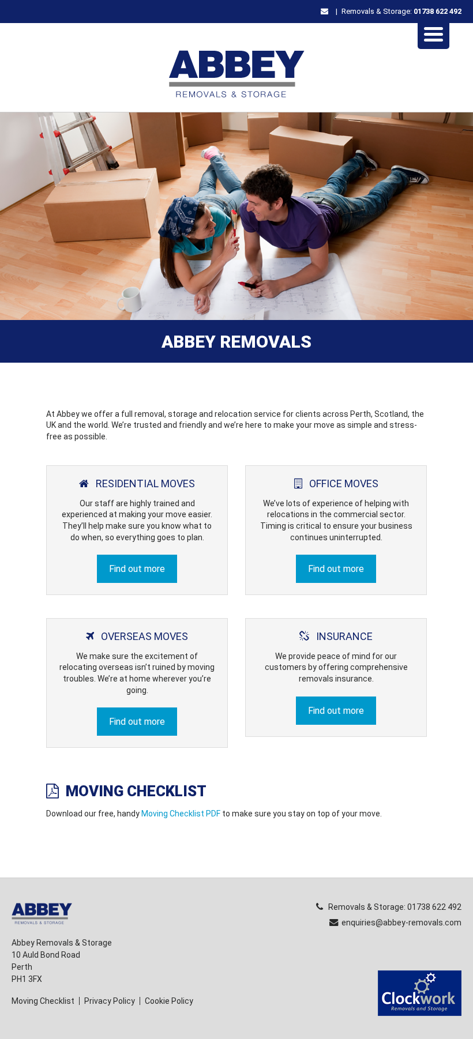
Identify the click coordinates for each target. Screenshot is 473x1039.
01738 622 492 (437, 11)
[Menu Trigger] (433, 33)
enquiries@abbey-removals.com (401, 922)
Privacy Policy (109, 1001)
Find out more (137, 568)
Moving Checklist (43, 1001)
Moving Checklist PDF (180, 813)
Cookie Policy (169, 1001)
